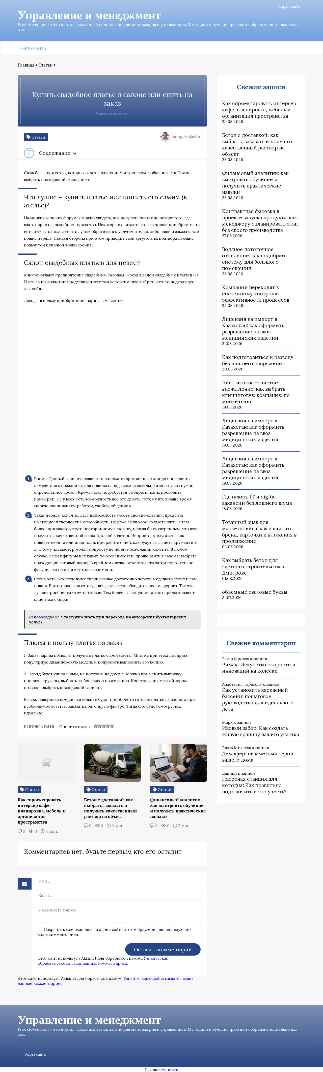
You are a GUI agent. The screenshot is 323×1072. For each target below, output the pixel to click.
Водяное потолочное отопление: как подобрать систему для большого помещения (254, 258)
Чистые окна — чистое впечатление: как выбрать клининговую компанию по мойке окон (256, 391)
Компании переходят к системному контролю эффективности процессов (255, 293)
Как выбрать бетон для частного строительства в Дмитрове (253, 566)
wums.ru (170, 1069)
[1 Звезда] (96, 726)
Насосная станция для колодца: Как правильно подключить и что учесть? (254, 785)
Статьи (45, 65)
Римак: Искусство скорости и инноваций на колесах (258, 667)
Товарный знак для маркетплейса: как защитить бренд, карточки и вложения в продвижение (259, 531)
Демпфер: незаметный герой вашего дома (257, 756)
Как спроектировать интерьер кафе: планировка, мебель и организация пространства (259, 109)
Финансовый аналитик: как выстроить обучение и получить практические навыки (255, 182)
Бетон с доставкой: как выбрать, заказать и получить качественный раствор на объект (257, 144)
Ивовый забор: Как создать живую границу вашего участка (260, 731)
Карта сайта (290, 6)
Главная (26, 65)
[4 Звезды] (108, 726)
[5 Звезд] (112, 726)
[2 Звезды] (100, 726)
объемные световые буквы (254, 592)
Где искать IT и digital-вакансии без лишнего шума (257, 499)
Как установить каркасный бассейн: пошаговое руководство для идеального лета (257, 699)
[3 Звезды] (104, 726)
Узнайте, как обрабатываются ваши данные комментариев (103, 961)
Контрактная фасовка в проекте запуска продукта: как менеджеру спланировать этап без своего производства (260, 220)
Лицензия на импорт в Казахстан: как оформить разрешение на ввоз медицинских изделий (253, 328)
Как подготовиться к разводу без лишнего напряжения (257, 360)
